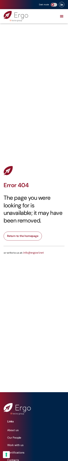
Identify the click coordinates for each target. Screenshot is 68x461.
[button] (61, 16)
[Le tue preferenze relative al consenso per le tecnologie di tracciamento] (6, 454)
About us (12, 430)
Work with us (15, 445)
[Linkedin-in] (61, 4)
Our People (14, 438)
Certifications (15, 452)
